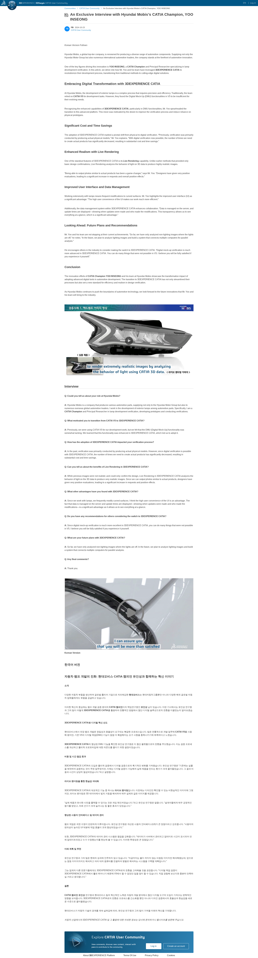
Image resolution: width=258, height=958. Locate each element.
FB (72, 27)
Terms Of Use (129, 955)
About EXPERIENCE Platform (99, 955)
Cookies (171, 955)
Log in (154, 946)
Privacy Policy (151, 955)
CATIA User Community (81, 30)
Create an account (176, 946)
